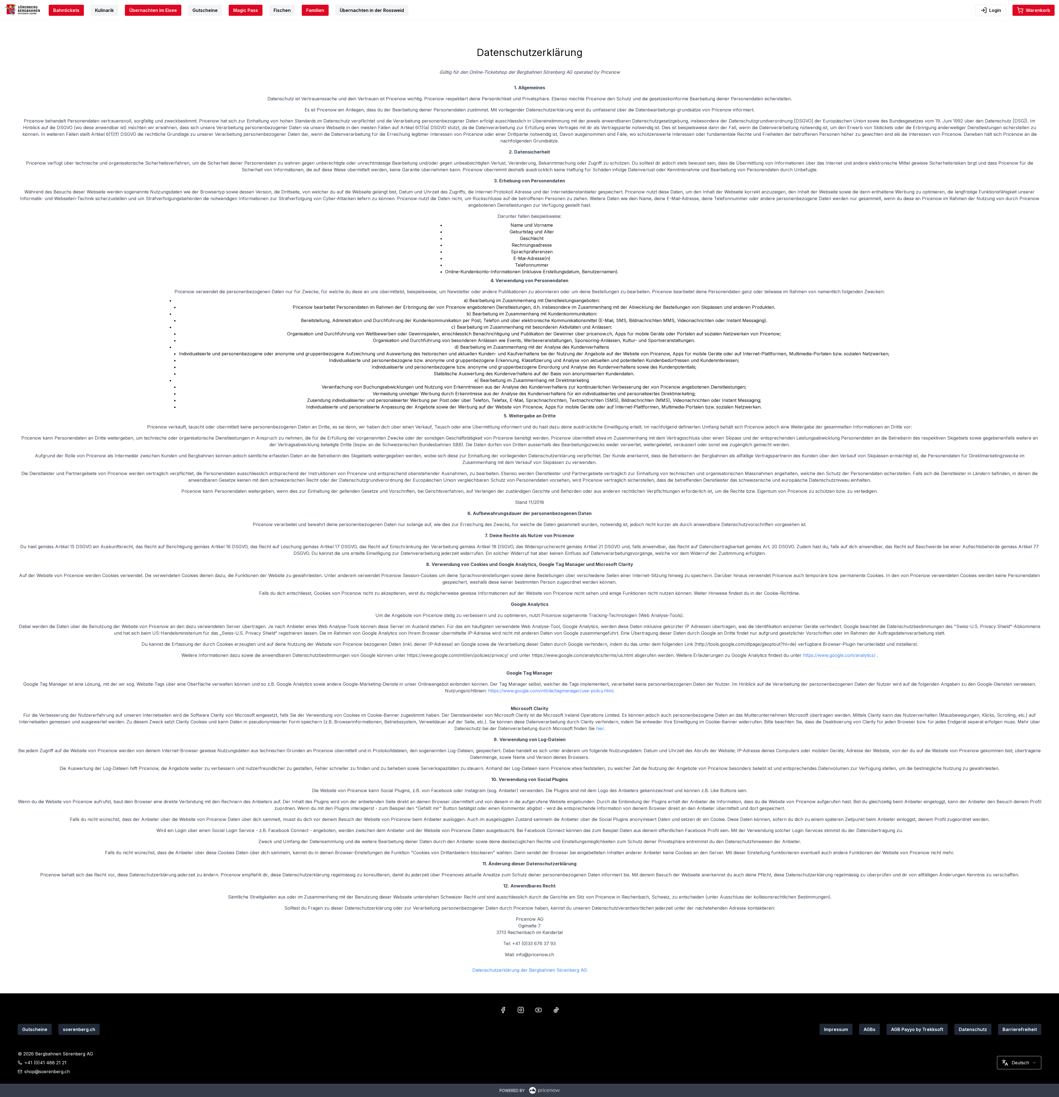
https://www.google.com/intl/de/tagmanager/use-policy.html (550, 690)
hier (600, 728)
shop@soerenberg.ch (47, 1071)
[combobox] (1019, 1062)
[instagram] (520, 1010)
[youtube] (538, 1010)
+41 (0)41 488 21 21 (45, 1062)
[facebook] (503, 1010)
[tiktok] (556, 1010)
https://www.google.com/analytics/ (840, 655)
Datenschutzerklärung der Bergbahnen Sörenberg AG (529, 970)
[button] (1033, 10)
